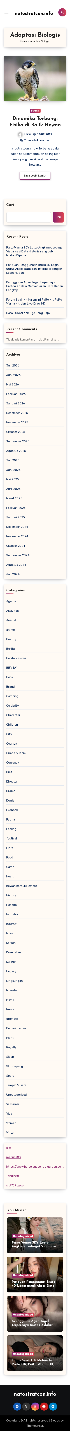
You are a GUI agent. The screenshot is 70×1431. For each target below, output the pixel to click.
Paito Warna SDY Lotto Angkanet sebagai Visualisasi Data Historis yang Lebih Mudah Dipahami (34, 251)
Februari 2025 (16, 508)
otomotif (12, 1018)
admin (28, 134)
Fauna (35, 110)
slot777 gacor (15, 1185)
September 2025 (17, 441)
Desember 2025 (17, 413)
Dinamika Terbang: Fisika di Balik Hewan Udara (35, 125)
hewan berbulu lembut (21, 886)
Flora (9, 848)
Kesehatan (13, 952)
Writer (10, 1132)
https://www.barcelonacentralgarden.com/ (35, 1166)
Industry (12, 914)
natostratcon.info (34, 13)
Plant (10, 1037)
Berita (10, 648)
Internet (12, 924)
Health (10, 876)
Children (12, 724)
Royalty (11, 1047)
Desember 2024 (17, 527)
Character (13, 715)
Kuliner (11, 962)
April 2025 (13, 489)
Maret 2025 (14, 498)
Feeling (11, 829)
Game (10, 867)
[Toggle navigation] (6, 12)
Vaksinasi (12, 1104)
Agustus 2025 (16, 451)
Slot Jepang (14, 1066)
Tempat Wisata (16, 1085)
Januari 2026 (15, 403)
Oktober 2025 (15, 432)
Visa (9, 1113)
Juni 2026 (13, 375)
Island (10, 933)
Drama (10, 791)
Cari (10, 205)
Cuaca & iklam (16, 753)
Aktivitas (12, 610)
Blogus (55, 1420)
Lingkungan (14, 981)
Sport (10, 1075)
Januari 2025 (15, 517)
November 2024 (17, 536)
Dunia (10, 800)
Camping (12, 696)
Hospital (12, 905)
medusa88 (13, 1157)
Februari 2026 (16, 394)
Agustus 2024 (16, 564)
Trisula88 (12, 1176)
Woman (11, 1123)
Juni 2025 (13, 470)
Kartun (11, 943)
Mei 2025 (12, 479)
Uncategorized (16, 1094)
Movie (10, 1000)
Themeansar (34, 1425)
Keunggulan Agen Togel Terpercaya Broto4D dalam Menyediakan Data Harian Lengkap (34, 286)
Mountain (12, 990)
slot (8, 1148)
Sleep (10, 1056)
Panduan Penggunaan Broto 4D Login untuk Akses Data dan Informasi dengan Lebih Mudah (34, 268)
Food (9, 857)
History (11, 895)
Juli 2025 (12, 460)
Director (12, 781)
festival (11, 838)
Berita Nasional (16, 658)
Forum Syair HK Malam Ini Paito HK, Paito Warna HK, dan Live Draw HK (34, 301)
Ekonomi (12, 810)
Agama (11, 601)
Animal (11, 620)
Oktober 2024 (15, 545)
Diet (9, 772)
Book (9, 677)
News (10, 1009)
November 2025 (17, 422)
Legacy (11, 971)
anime (10, 629)
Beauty (11, 639)
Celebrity (12, 705)
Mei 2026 (12, 384)
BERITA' (11, 667)
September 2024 (17, 555)
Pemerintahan (16, 1028)
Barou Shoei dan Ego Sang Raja (28, 313)
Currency (12, 762)
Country (12, 743)
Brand (10, 686)
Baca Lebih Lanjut (35, 175)
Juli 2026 (13, 365)
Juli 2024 (13, 574)
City (9, 734)
